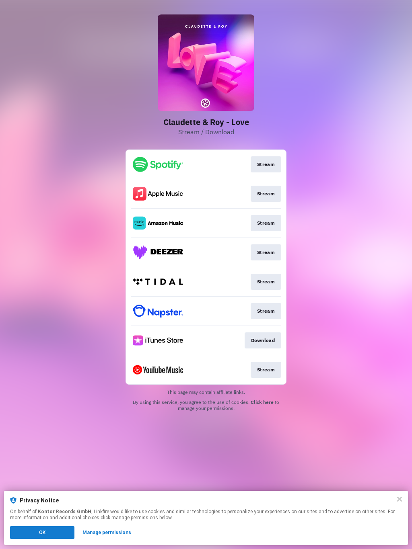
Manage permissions (106, 532)
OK (42, 532)
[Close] (399, 499)
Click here (262, 402)
